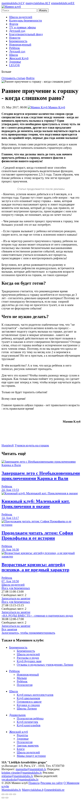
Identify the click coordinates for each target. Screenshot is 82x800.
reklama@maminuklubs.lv (17, 776)
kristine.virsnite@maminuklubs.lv (22, 772)
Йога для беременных (16, 588)
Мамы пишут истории (31, 755)
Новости (14, 37)
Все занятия (9, 629)
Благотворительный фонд (26, 34)
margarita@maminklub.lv (31, 769)
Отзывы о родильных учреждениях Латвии (45, 664)
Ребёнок (14, 48)
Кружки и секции (28, 705)
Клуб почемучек (27, 721)
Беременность (18, 41)
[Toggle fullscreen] (10, 794)
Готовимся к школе (29, 701)
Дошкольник (17, 715)
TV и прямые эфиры (22, 27)
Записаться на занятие (16, 598)
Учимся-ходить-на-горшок (32, 445)
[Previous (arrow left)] (3, 797)
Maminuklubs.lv (11, 789)
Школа (13, 54)
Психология (24, 684)
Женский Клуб (18, 58)
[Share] (6, 794)
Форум (13, 24)
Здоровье (15, 61)
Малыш (22, 678)
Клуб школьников (28, 698)
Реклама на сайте (51, 783)
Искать (43, 10)
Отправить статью (13, 78)
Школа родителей (20, 17)
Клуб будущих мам (29, 661)
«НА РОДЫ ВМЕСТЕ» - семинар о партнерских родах (37, 615)
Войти (30, 78)
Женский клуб (18, 731)
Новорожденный (20, 44)
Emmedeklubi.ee (54, 789)
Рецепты (22, 735)
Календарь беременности (25, 20)
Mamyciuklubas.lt (32, 789)
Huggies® (8, 445)
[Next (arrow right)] (6, 797)
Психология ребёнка (30, 718)
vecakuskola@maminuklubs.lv (20, 779)
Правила (34, 783)
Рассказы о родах (28, 657)
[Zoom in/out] (14, 794)
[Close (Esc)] (3, 794)
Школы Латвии (27, 708)
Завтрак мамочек (28, 745)
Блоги (21, 749)
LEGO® (14, 65)
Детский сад (17, 30)
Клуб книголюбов (28, 725)
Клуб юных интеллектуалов (35, 694)
